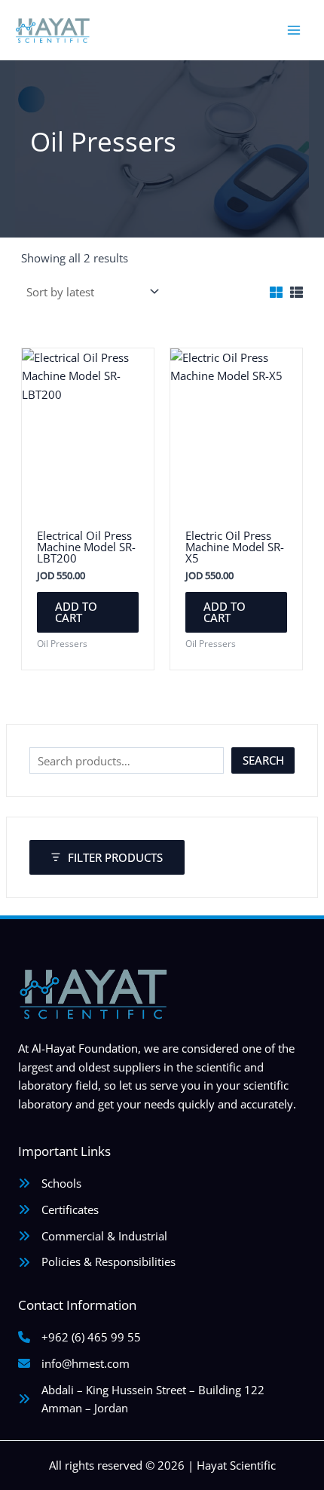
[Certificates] (58, 1209)
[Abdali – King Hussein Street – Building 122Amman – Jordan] (141, 1399)
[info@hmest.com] (74, 1363)
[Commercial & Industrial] (92, 1236)
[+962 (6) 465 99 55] (79, 1337)
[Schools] (49, 1183)
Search (263, 760)
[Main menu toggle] (294, 29)
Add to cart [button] (76, 612)
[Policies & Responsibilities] (97, 1261)
